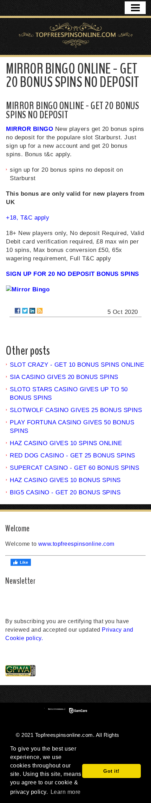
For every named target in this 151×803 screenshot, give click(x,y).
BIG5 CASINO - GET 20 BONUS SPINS (65, 492)
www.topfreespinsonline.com (76, 544)
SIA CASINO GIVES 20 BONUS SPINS (64, 377)
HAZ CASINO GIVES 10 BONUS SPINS (65, 480)
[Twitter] (25, 311)
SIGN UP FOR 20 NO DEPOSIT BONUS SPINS (72, 274)
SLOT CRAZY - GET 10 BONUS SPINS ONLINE (77, 364)
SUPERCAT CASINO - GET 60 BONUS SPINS (74, 467)
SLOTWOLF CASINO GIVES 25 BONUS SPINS (76, 410)
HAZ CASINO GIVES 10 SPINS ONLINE (66, 443)
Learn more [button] (66, 792)
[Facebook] (17, 311)
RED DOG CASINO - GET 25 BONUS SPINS (72, 455)
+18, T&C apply (27, 217)
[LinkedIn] (32, 311)
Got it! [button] (111, 771)
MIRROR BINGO (29, 129)
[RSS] (39, 311)
